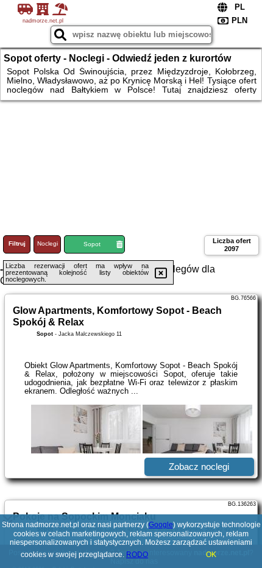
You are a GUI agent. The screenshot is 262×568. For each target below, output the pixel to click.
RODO (137, 554)
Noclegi (47, 243)
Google (161, 524)
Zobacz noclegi (199, 466)
